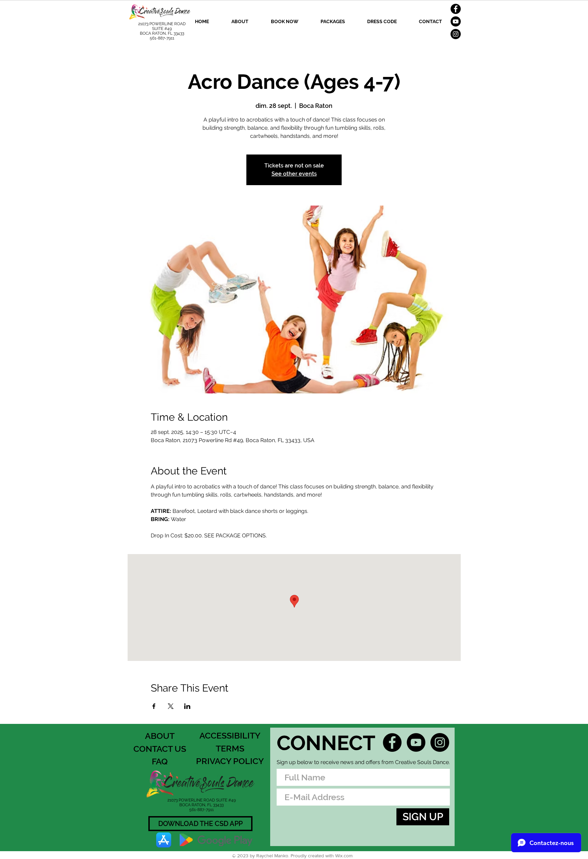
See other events (294, 174)
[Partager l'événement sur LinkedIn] (187, 706)
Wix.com (344, 855)
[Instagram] (456, 34)
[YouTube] (456, 21)
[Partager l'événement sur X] (170, 706)
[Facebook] (456, 9)
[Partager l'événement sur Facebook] (154, 706)
